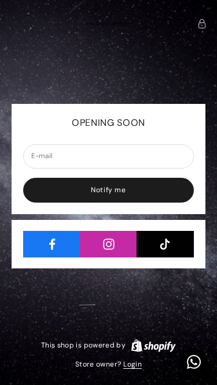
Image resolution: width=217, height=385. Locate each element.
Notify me (108, 190)
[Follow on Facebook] (52, 244)
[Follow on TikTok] (165, 244)
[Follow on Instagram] (108, 244)
